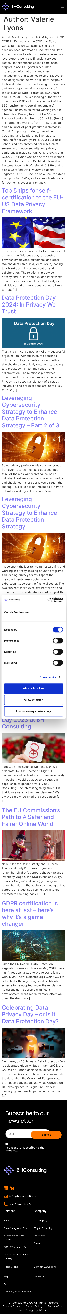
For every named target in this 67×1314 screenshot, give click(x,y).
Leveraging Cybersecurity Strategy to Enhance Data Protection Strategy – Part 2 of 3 (30, 411)
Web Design (26, 1310)
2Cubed (43, 1310)
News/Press (39, 1235)
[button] (62, 7)
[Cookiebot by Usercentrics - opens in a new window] (48, 599)
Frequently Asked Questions (17, 1291)
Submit (46, 1134)
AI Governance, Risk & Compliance (14, 1237)
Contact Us (39, 1276)
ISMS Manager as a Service (17, 1228)
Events (7, 1284)
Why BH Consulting (43, 1228)
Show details (48, 677)
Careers (37, 1243)
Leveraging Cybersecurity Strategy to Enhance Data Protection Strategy (29, 513)
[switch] (58, 640)
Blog (6, 1276)
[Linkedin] (6, 1188)
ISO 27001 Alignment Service (17, 1247)
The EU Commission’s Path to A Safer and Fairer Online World (31, 817)
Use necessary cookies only (33, 711)
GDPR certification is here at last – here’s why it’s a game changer (30, 913)
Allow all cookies (33, 688)
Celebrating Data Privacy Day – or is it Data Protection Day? (30, 1014)
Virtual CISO (9, 1220)
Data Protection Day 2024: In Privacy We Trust (29, 304)
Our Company (40, 1220)
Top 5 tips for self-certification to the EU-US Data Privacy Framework (33, 200)
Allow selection (33, 699)
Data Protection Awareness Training (17, 1256)
